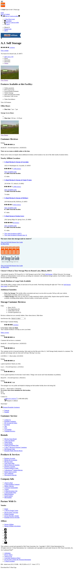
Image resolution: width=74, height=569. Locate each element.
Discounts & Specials (10, 475)
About (8, 483)
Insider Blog (10, 492)
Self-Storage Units (9, 449)
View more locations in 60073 (12, 233)
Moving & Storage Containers (15, 447)
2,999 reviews (17, 186)
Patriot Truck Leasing (10, 472)
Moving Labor (8, 461)
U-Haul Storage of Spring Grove (14, 216)
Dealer (6, 509)
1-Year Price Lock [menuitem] (9, 19)
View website (4, 50)
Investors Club (10, 491)
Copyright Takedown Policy (12, 558)
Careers (6, 489)
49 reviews (16, 222)
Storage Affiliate (9, 524)
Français (6, 410)
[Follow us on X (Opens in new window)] (5, 541)
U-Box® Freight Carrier (11, 510)
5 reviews (12, 47)
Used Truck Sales (9, 463)
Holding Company (12, 484)
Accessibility (8, 429)
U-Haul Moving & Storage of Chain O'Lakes (18, 180)
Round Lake (7, 29)
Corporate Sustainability (11, 487)
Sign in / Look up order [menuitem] (12, 22)
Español (6, 412)
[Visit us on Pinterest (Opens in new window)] (5, 535)
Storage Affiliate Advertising (12, 526)
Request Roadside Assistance (11, 407)
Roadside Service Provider (11, 517)
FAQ (5, 428)
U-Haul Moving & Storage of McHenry (16, 198)
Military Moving (9, 486)
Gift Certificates (8, 473)
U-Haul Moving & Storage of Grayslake (16, 162)
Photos (6, 63)
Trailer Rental (8, 442)
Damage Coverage (9, 466)
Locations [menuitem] (9, 21)
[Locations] (19, 16)
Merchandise (8, 497)
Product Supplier (9, 514)
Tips (5, 426)
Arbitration (7, 553)
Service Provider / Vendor (11, 516)
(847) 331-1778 (8, 57)
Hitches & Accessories (10, 460)
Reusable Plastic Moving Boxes (13, 450)
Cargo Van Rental (9, 440)
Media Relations (9, 494)
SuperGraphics (8, 496)
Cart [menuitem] (8, 24)
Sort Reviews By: (6, 318)
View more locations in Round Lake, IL (15, 235)
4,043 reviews (17, 204)
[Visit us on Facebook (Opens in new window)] (5, 530)
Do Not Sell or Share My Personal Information (17, 559)
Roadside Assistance (10, 421)
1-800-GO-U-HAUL (10, 398)
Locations (9, 561)
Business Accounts (9, 458)
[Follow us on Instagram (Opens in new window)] (5, 533)
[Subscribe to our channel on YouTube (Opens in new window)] (5, 543)
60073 (6, 30)
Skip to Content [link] (5, 14)
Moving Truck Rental (10, 439)
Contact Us (7, 420)
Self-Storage (48, 274)
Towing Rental (8, 444)
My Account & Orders (10, 423)
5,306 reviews (17, 168)
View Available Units (10, 172)
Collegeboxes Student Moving (13, 470)
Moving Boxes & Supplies (11, 465)
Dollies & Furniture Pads (11, 445)
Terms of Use (8, 556)
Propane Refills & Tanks (11, 468)
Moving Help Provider (11, 512)
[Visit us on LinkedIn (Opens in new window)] (5, 538)
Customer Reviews (9, 431)
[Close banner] (2, 2)
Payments (7, 424)
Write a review (5, 332)
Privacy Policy (8, 554)
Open (2, 12)
